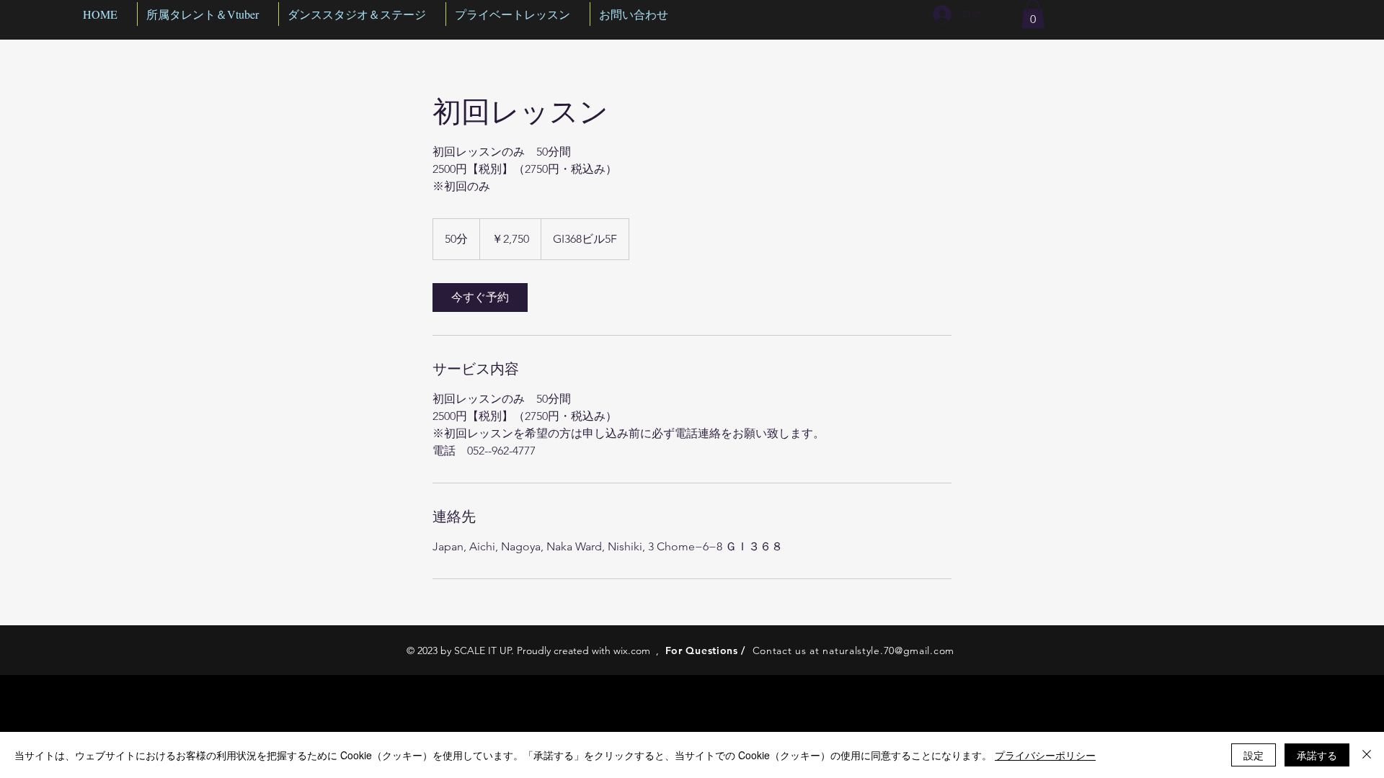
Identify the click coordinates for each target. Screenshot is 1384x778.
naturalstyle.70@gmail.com (888, 650)
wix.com (631, 650)
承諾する (1317, 755)
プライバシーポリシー (1045, 755)
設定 (1253, 755)
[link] (480, 297)
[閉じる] (1366, 754)
